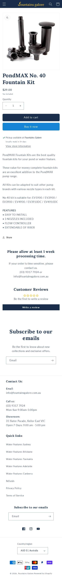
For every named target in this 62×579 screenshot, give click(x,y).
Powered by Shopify (43, 573)
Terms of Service (15, 495)
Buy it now (31, 126)
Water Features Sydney (18, 444)
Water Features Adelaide (19, 466)
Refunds (10, 481)
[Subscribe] (52, 360)
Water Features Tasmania (19, 459)
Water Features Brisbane (19, 451)
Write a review (31, 307)
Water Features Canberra (19, 473)
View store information (18, 146)
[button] (4, 4)
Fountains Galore (25, 573)
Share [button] (9, 237)
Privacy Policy (13, 488)
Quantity (7, 99)
